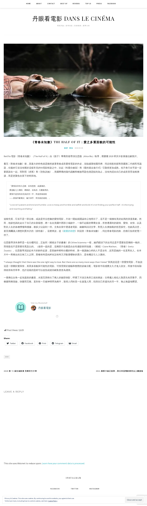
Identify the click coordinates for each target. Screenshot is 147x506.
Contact (51, 4)
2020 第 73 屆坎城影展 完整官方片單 (20, 371)
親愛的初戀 (69, 231)
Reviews (76, 4)
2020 (7, 357)
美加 (71, 148)
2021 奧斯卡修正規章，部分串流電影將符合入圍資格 (119, 371)
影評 (66, 148)
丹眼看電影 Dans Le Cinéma (73, 18)
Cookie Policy (52, 501)
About (39, 4)
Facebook (111, 4)
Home (28, 4)
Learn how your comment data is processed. (63, 463)
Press (99, 4)
